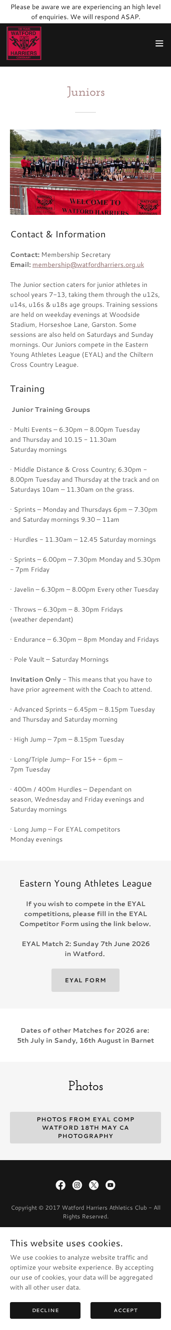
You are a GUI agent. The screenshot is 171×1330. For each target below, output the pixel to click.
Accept (125, 1310)
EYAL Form (86, 980)
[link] (24, 43)
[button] (159, 43)
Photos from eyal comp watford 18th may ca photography (85, 1127)
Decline (45, 1310)
